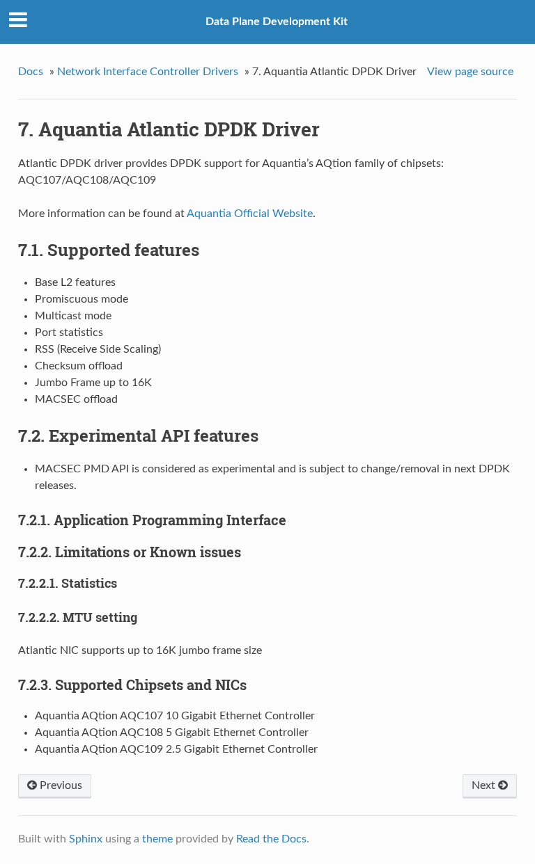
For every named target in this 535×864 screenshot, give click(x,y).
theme (157, 839)
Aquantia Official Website (250, 213)
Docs (30, 71)
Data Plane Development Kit (277, 21)
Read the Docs (271, 839)
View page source (470, 71)
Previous (59, 785)
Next (485, 785)
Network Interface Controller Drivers (147, 71)
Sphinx (85, 839)
